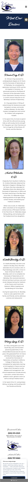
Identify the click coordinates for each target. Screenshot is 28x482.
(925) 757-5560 (14, 458)
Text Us (14, 480)
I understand (14, 477)
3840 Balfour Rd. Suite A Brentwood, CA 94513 (14, 436)
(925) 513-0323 (14, 433)
